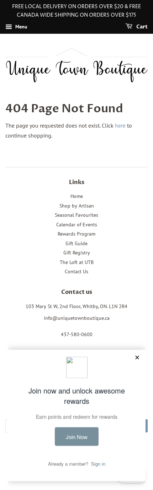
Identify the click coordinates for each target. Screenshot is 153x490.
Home (76, 196)
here (120, 125)
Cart (141, 26)
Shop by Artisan (76, 206)
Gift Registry (76, 252)
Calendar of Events (76, 224)
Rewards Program (76, 234)
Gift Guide (76, 243)
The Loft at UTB (77, 262)
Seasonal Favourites (76, 215)
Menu (20, 26)
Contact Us (76, 271)
